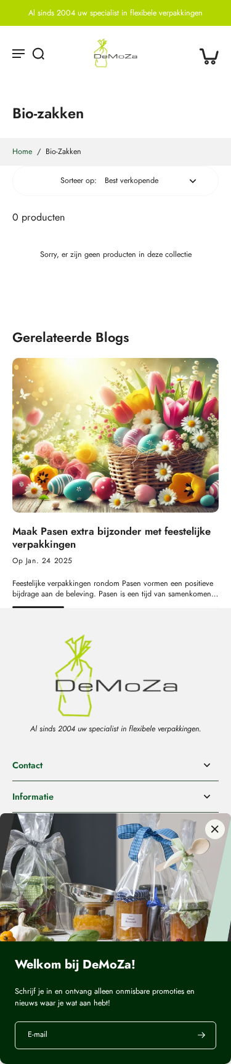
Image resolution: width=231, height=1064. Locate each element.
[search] (38, 53)
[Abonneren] (200, 1035)
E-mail (37, 1035)
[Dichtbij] (215, 829)
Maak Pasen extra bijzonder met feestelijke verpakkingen (111, 538)
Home (22, 151)
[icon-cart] (205, 53)
